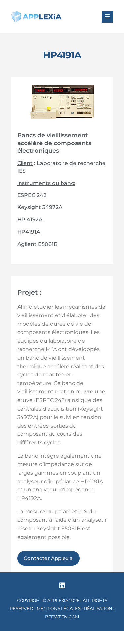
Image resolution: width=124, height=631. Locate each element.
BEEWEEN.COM (62, 616)
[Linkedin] (62, 585)
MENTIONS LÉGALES (59, 608)
